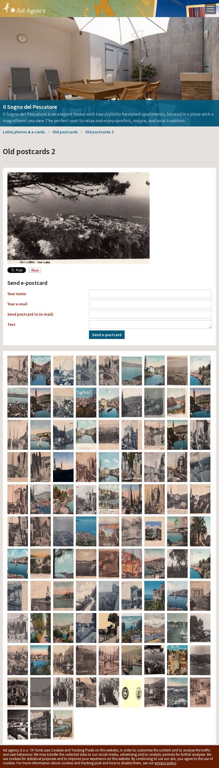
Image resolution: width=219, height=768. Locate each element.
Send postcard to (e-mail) (30, 314)
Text (11, 324)
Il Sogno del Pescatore (30, 106)
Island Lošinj (24, 8)
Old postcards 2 (99, 131)
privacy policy (165, 763)
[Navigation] (210, 8)
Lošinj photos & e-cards (24, 131)
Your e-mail (17, 304)
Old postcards (65, 131)
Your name (16, 293)
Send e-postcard (106, 334)
